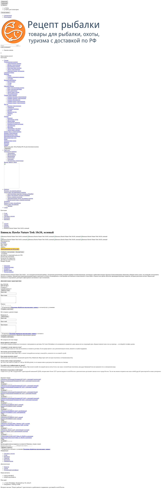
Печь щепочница (12, 90)
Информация (4, 450)
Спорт (6, 207)
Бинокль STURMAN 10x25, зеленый (11, 406)
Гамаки (6, 145)
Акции (6, 214)
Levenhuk (3, 242)
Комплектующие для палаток (15, 71)
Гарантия (6, 458)
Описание (7, 265)
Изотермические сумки (10, 134)
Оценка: (3, 304)
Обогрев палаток (9, 86)
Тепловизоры (11, 125)
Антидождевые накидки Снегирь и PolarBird (20, 194)
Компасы (6, 142)
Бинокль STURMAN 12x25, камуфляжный (13, 412)
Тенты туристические (13, 69)
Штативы (10, 127)
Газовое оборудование (10, 95)
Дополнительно (5, 464)
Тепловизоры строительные (15, 160)
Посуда (6, 104)
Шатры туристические (13, 65)
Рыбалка (6, 189)
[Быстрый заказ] (8, 384)
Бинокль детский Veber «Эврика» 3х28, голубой (14, 425)
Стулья (9, 83)
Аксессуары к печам (13, 92)
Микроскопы (11, 156)
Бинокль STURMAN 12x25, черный (11, 418)
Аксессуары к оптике (13, 130)
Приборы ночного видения (15, 124)
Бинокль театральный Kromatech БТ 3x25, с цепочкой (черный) (19, 387)
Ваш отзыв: (4, 295)
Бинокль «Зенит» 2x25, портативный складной (14, 431)
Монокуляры (11, 121)
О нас (5, 213)
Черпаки (9, 206)
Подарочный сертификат (11, 470)
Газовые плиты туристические (16, 101)
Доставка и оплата (9, 216)
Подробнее (7, 148)
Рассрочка (7, 218)
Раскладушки (11, 81)
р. (4, 5)
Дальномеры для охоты (14, 128)
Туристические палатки (11, 62)
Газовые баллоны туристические (16, 97)
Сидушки (10, 78)
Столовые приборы (13, 109)
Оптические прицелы (13, 122)
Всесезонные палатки (13, 66)
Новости (6, 467)
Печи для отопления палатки (15, 87)
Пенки (9, 75)
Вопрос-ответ (8, 270)
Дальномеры (11, 153)
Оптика (6, 116)
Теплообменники (12, 93)
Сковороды (10, 107)
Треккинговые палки (10, 140)
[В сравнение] (3, 238)
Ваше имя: (4, 292)
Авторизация (8, 15)
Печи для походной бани (14, 89)
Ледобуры (7, 201)
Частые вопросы (9, 271)
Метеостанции (11, 154)
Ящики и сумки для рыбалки (12, 203)
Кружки (9, 110)
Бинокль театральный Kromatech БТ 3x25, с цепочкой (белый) (18, 393)
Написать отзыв (5, 290)
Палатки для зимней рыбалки (12, 191)
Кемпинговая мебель (10, 80)
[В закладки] (1, 238)
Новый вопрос (5, 316)
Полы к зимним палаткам (14, 197)
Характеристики (9, 267)
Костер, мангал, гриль (10, 162)
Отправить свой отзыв (7, 309)
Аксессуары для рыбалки (11, 204)
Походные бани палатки (14, 68)
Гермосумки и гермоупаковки (12, 131)
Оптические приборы (10, 151)
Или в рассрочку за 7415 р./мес (10, 249)
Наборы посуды (12, 112)
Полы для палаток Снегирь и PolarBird (18, 195)
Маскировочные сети (10, 137)
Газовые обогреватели (13, 100)
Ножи (5, 139)
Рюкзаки (6, 143)
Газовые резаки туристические (16, 103)
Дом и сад (7, 150)
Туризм (6, 60)
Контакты (7, 219)
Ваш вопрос (4, 324)
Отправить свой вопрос (7, 336)
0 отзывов (4, 253)
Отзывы (7, 268)
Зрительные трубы (12, 119)
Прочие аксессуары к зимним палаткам (18, 200)
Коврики (6, 74)
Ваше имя (3, 318)
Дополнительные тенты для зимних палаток (20, 198)
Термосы (9, 113)
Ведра (9, 115)
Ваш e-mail (4, 321)
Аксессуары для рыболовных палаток (15, 192)
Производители (8, 461)
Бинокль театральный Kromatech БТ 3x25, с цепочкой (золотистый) (20, 381)
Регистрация (7, 17)
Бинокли (9, 118)
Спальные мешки (9, 72)
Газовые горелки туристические (16, 98)
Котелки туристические (14, 106)
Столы (9, 84)
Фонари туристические (10, 133)
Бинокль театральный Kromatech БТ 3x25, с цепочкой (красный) (19, 399)
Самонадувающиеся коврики (15, 77)
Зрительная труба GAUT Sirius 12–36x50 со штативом (16, 437)
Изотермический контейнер (12, 136)
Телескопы (10, 159)
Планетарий (10, 157)
